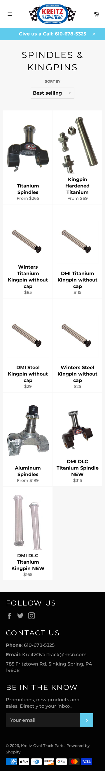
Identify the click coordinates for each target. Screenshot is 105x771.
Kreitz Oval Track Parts (42, 745)
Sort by (52, 81)
